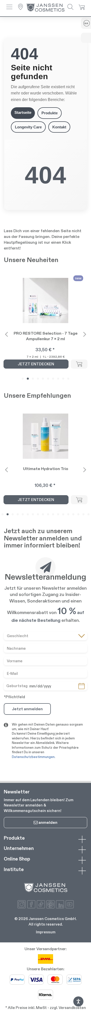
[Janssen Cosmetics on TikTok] (41, 904)
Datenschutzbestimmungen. (33, 757)
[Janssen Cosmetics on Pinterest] (50, 904)
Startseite (22, 112)
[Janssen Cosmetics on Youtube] (69, 904)
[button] (9, 7)
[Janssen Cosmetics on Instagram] (21, 904)
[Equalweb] (78, 1005)
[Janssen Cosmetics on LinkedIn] (60, 904)
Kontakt (59, 127)
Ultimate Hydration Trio (45, 468)
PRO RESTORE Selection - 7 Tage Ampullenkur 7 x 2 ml (46, 336)
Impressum (45, 932)
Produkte (49, 113)
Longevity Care (28, 127)
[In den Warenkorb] (79, 364)
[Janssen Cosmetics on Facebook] (31, 904)
